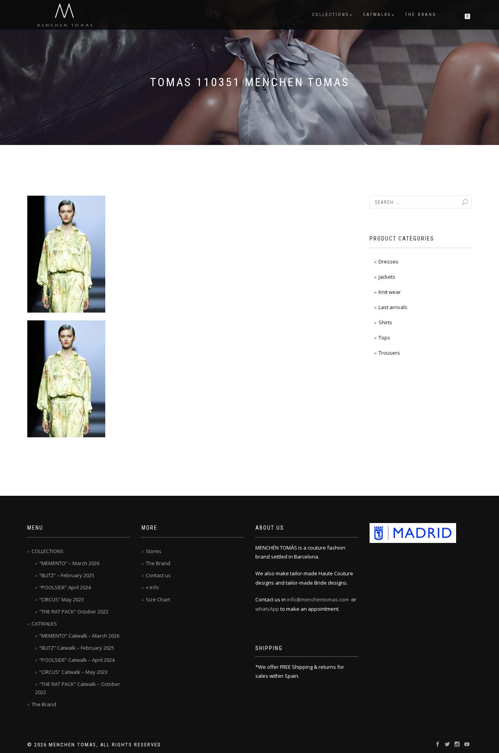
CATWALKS (377, 14)
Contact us (158, 575)
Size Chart (158, 599)
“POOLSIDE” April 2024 (65, 587)
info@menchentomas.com (318, 599)
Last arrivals (393, 307)
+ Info (152, 587)
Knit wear (390, 291)
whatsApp (267, 608)
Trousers (389, 352)
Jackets (387, 276)
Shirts (385, 322)
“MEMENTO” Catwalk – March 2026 (79, 635)
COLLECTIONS (330, 14)
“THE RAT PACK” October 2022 (73, 611)
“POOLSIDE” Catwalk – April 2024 (77, 659)
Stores (153, 551)
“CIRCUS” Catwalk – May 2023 (73, 671)
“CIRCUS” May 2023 (61, 599)
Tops (384, 337)
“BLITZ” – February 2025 (66, 575)
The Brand (421, 14)
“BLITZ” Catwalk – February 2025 (76, 647)
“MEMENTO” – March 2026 (69, 563)
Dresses (388, 261)
